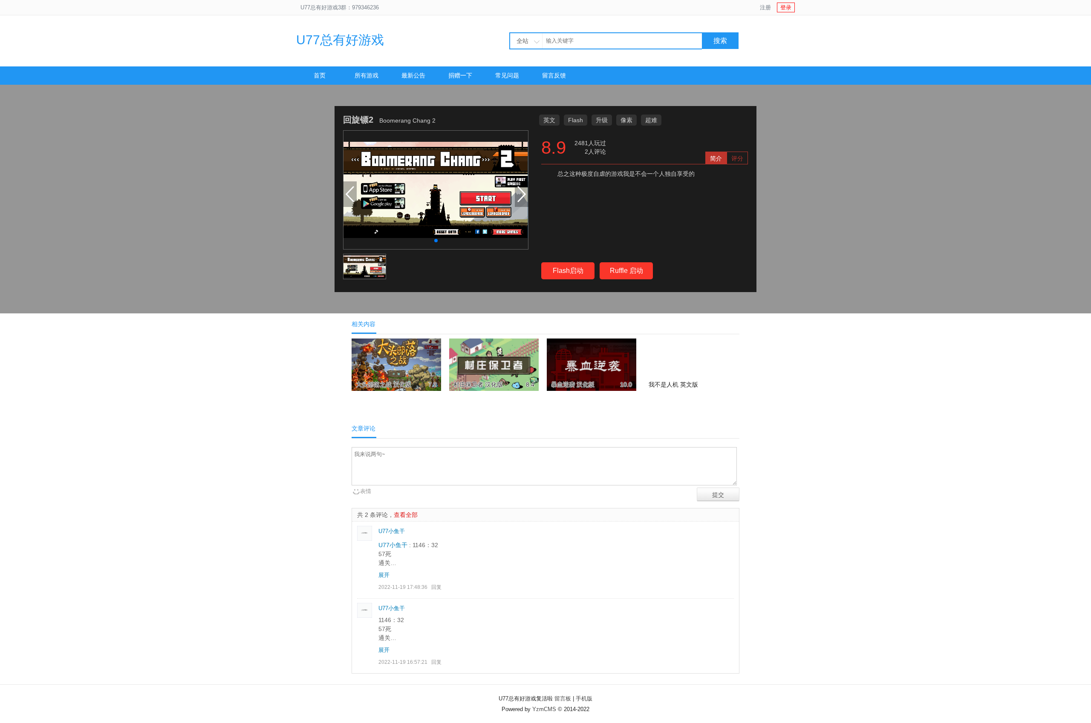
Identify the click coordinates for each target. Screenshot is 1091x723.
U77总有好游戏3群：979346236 (339, 7)
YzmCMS (544, 709)
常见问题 (507, 75)
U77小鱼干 (391, 531)
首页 (320, 75)
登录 (785, 7)
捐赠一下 (460, 75)
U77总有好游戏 (340, 40)
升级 (602, 120)
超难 (651, 120)
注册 (765, 7)
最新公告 (413, 75)
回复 (436, 587)
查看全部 (406, 514)
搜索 (720, 40)
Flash (575, 120)
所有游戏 (366, 75)
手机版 (584, 698)
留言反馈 (554, 75)
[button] (436, 240)
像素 (626, 120)
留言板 (562, 698)
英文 (549, 120)
